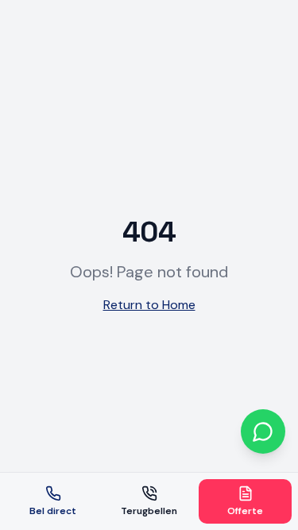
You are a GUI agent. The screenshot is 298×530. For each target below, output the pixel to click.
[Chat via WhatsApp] (263, 431)
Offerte (245, 511)
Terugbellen (149, 511)
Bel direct (52, 511)
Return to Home (149, 304)
